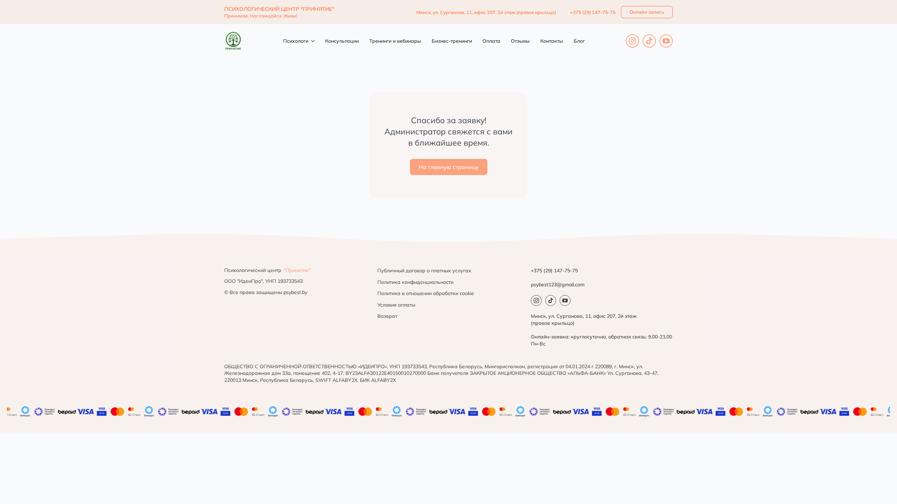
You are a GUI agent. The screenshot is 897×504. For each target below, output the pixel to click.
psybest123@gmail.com (557, 284)
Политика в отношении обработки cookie (425, 293)
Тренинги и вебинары (395, 41)
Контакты (551, 41)
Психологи (295, 41)
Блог (579, 41)
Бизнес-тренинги (452, 41)
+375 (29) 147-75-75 (593, 12)
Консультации (342, 41)
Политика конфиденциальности (415, 282)
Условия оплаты (396, 305)
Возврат (387, 316)
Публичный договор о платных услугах (424, 270)
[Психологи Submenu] (311, 40)
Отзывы (520, 41)
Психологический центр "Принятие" (279, 9)
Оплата (491, 41)
